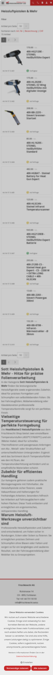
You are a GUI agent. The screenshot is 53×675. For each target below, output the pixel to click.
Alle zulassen (40, 668)
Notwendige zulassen (17, 668)
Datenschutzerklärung (26, 656)
